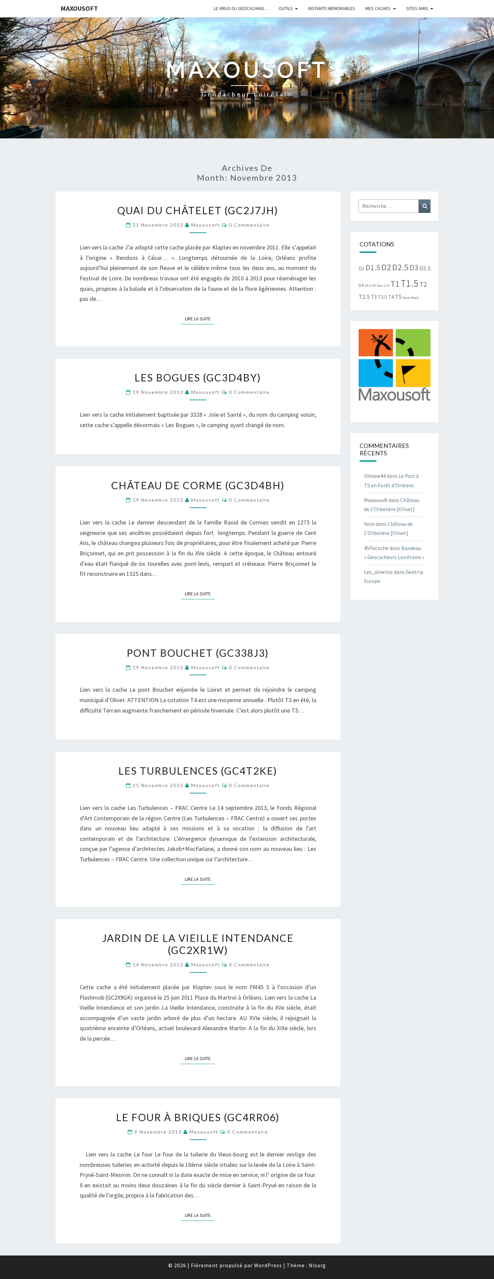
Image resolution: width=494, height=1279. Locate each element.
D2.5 (400, 267)
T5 (398, 297)
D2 (386, 267)
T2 (423, 284)
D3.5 (424, 268)
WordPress (268, 1265)
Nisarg (317, 1265)
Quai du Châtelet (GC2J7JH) (197, 210)
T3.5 (382, 297)
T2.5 (364, 297)
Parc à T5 (383, 285)
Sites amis (417, 8)
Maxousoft (79, 8)
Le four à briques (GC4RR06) (198, 1117)
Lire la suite (200, 318)
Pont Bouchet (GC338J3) (198, 653)
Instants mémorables (331, 8)
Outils (286, 8)
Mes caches (377, 8)
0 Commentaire (249, 225)
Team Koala (411, 297)
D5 (374, 285)
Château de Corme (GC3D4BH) (198, 485)
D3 (414, 267)
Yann (369, 523)
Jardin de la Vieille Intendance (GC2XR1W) (198, 944)
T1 (395, 283)
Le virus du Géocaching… (241, 8)
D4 (361, 285)
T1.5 (409, 283)
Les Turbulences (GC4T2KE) (197, 771)
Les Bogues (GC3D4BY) (197, 377)
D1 (362, 268)
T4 (391, 297)
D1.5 (373, 267)
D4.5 (368, 285)
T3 (374, 297)
